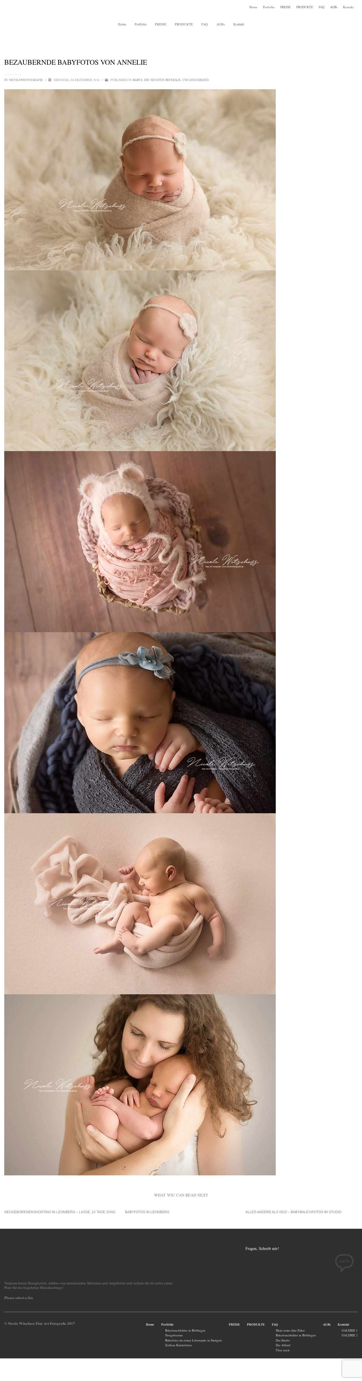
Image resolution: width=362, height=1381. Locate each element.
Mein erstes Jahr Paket (290, 1330)
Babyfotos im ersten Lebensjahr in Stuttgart (193, 1340)
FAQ (321, 7)
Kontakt (348, 7)
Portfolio (269, 7)
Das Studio (283, 1340)
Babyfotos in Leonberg (147, 1212)
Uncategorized (195, 80)
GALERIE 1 (350, 1330)
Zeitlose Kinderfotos (178, 1345)
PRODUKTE (304, 7)
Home (253, 7)
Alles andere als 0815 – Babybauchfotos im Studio (293, 1212)
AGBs (333, 7)
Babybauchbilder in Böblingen (185, 1330)
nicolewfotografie (26, 80)
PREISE (285, 7)
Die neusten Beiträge (162, 80)
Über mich (283, 1350)
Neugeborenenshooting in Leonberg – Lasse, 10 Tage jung (59, 1212)
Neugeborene (174, 1335)
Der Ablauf (283, 1345)
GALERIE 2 (350, 1335)
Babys (137, 80)
